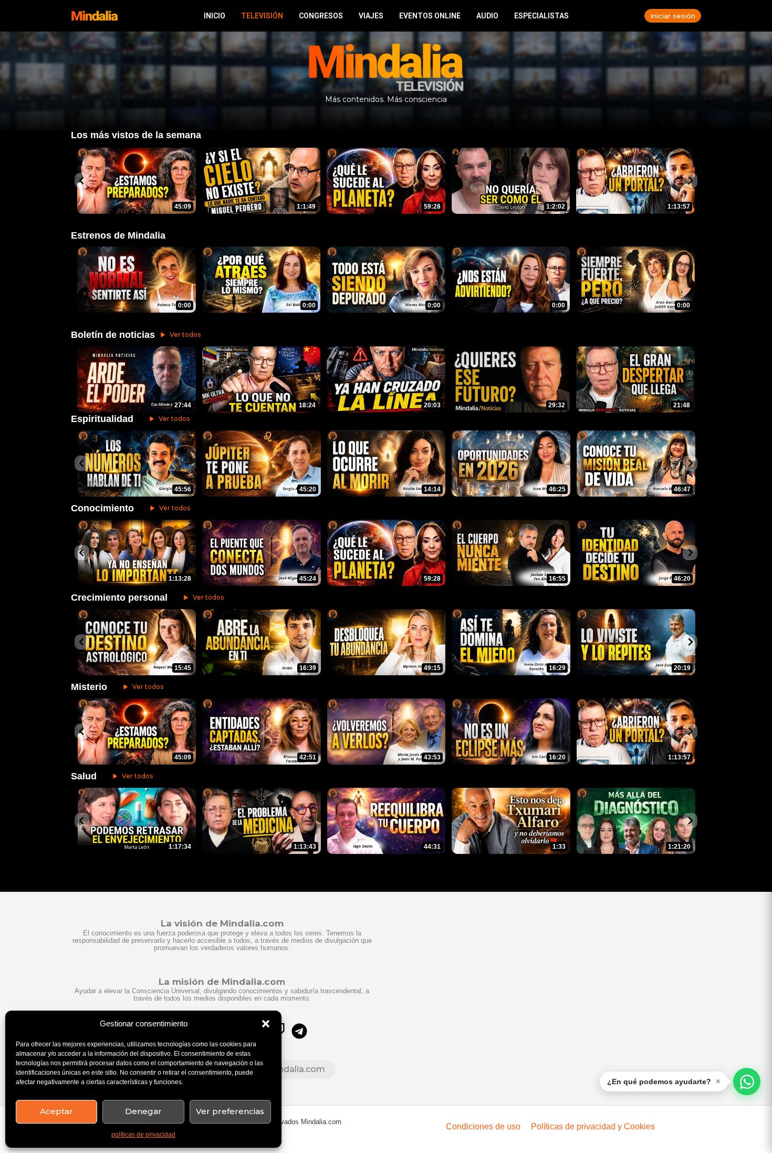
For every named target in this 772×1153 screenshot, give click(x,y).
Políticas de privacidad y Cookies (593, 1126)
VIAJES (371, 16)
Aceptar (56, 1111)
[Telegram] (299, 1031)
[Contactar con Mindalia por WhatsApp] (746, 1081)
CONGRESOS (321, 16)
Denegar (143, 1111)
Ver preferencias (230, 1111)
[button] (265, 1023)
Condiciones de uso (483, 1126)
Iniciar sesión (672, 16)
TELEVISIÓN (262, 16)
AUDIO (487, 16)
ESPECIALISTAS (541, 16)
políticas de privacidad (143, 1134)
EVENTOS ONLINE (430, 16)
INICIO (214, 16)
